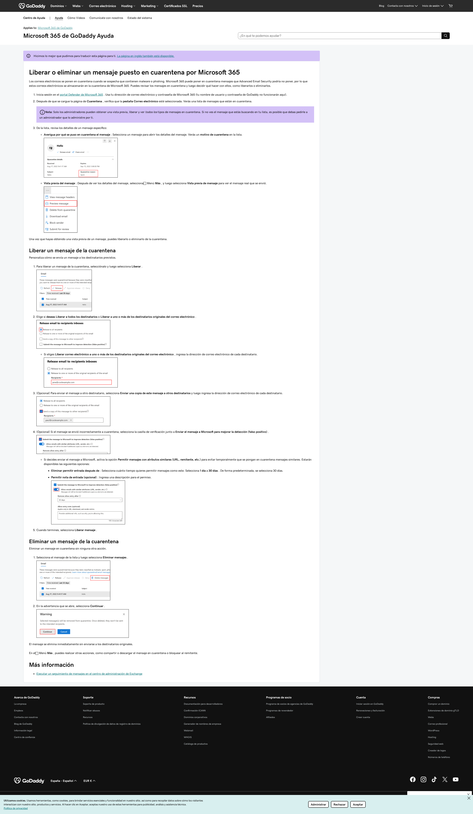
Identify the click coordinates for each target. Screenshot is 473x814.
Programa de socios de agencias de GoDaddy (289, 704)
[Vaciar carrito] (450, 6)
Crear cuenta (363, 717)
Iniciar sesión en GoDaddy (369, 704)
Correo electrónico (102, 6)
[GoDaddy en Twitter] (445, 781)
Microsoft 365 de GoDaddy (55, 27)
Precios (198, 6)
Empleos (18, 710)
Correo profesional (438, 724)
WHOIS (188, 737)
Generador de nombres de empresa (202, 724)
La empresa (20, 704)
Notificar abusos (91, 710)
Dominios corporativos (195, 717)
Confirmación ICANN (195, 710)
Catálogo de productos (196, 744)
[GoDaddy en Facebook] (412, 781)
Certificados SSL (175, 6)
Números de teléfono (439, 757)
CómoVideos (76, 17)
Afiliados (270, 717)
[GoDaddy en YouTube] (455, 781)
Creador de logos (437, 750)
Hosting (432, 737)
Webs (431, 717)
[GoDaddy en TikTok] (434, 781)
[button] (468, 794)
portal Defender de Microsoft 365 (81, 94)
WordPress (433, 730)
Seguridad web (435, 744)
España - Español (62, 780)
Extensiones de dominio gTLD (443, 710)
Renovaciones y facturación (370, 710)
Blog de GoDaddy (23, 724)
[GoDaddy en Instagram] (423, 781)
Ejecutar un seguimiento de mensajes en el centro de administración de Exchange (89, 673)
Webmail (188, 730)
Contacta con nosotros (26, 717)
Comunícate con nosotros (106, 17)
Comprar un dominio (438, 704)
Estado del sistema (139, 17)
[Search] (446, 35)
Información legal (23, 730)
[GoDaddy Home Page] (29, 781)
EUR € (88, 780)
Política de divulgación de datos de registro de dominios (112, 724)
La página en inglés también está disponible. (145, 55)
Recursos (88, 717)
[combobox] (340, 35)
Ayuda (59, 17)
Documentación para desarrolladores (203, 704)
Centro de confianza (24, 737)
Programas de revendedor (279, 710)
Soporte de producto (93, 704)
